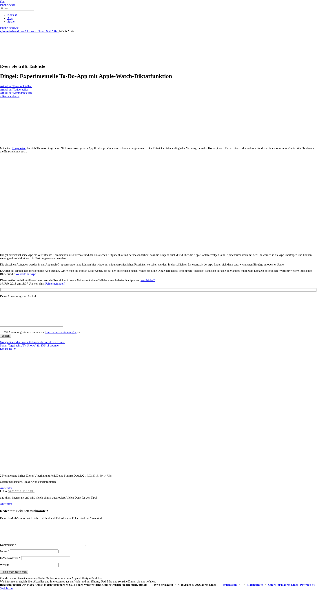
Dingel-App (19, 148)
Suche (10, 21)
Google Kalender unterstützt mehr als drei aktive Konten (32, 342)
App (9, 18)
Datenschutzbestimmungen (60, 332)
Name (4, 551)
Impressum (230, 584)
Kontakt (12, 14)
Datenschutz (255, 584)
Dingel (4, 348)
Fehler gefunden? (55, 283)
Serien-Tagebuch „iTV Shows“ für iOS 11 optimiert (30, 345)
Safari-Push (275, 584)
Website (4, 564)
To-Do (12, 348)
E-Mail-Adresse (10, 558)
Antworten (6, 488)
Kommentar (8, 544)
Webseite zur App (26, 274)
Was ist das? (148, 280)
